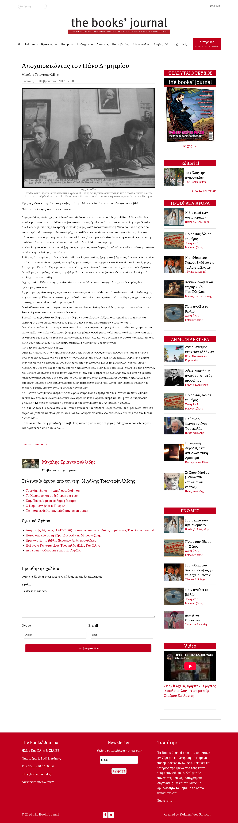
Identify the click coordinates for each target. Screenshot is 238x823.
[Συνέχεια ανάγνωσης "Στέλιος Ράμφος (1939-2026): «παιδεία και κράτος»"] (174, 481)
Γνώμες (27, 444)
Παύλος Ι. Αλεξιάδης (197, 221)
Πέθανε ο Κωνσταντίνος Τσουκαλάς (51, 545)
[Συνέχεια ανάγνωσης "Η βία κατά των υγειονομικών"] (174, 217)
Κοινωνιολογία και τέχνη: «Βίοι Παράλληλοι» (199, 286)
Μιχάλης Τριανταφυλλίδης (40, 74)
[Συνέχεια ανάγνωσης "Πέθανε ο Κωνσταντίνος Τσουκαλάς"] (174, 425)
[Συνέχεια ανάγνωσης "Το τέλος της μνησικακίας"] (174, 177)
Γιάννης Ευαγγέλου (196, 384)
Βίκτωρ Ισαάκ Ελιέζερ (198, 462)
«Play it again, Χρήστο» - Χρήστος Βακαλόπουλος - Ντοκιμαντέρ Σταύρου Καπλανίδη (190, 690)
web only (41, 444)
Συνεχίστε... (165, 800)
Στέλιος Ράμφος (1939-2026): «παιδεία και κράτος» (197, 479)
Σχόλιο (26, 584)
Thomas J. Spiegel (195, 271)
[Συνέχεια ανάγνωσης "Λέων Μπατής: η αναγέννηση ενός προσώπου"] (174, 377)
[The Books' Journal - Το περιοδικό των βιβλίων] (119, 24)
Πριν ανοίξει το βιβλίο (41, 540)
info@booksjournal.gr (37, 774)
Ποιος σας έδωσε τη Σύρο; (44, 535)
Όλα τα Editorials (204, 191)
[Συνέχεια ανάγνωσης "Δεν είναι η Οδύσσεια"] (174, 619)
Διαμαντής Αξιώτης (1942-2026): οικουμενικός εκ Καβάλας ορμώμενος (76, 530)
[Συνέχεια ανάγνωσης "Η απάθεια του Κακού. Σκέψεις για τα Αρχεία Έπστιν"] (174, 264)
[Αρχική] (21, 44)
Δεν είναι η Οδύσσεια (41, 550)
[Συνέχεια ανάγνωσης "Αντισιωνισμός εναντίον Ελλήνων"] (174, 353)
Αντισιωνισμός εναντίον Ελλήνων (199, 349)
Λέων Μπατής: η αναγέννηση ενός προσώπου (198, 375)
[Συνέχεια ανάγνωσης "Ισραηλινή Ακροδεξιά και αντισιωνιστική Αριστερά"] (174, 452)
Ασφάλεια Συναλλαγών (38, 782)
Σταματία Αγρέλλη (69, 550)
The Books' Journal (141, 530)
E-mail (93, 625)
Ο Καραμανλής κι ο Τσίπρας (45, 506)
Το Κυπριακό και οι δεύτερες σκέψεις (52, 495)
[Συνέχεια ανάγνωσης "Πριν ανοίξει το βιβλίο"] (174, 312)
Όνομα (26, 625)
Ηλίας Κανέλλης (88, 545)
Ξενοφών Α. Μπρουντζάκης (82, 535)
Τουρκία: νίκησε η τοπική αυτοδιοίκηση (53, 490)
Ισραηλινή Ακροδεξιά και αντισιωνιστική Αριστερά (196, 450)
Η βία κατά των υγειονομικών (196, 215)
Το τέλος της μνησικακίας (195, 175)
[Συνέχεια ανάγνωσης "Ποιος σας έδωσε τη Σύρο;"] (174, 240)
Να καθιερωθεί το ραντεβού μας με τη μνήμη (57, 510)
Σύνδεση (215, 5)
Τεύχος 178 (190, 146)
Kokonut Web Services (195, 814)
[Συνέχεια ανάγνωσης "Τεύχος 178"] (190, 110)
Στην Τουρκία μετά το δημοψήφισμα (51, 500)
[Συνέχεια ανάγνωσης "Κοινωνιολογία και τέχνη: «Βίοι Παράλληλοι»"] (174, 288)
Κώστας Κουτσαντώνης (198, 296)
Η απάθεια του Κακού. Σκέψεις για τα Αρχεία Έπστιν (199, 262)
